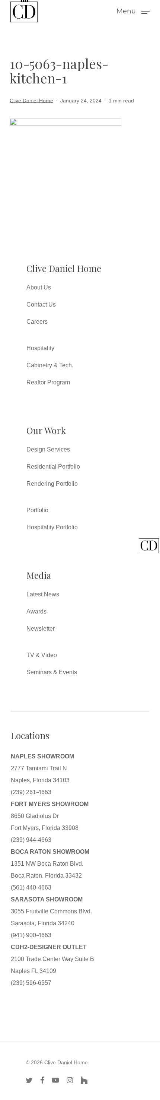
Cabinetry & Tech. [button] (49, 365)
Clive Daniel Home (31, 101)
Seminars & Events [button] (51, 672)
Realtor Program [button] (48, 382)
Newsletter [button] (40, 628)
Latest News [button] (42, 594)
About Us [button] (38, 287)
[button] (133, 11)
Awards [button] (36, 611)
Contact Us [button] (41, 304)
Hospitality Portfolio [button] (52, 527)
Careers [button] (37, 321)
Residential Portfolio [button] (53, 466)
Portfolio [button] (37, 510)
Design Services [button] (48, 449)
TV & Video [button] (41, 655)
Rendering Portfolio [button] (52, 484)
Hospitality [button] (40, 348)
